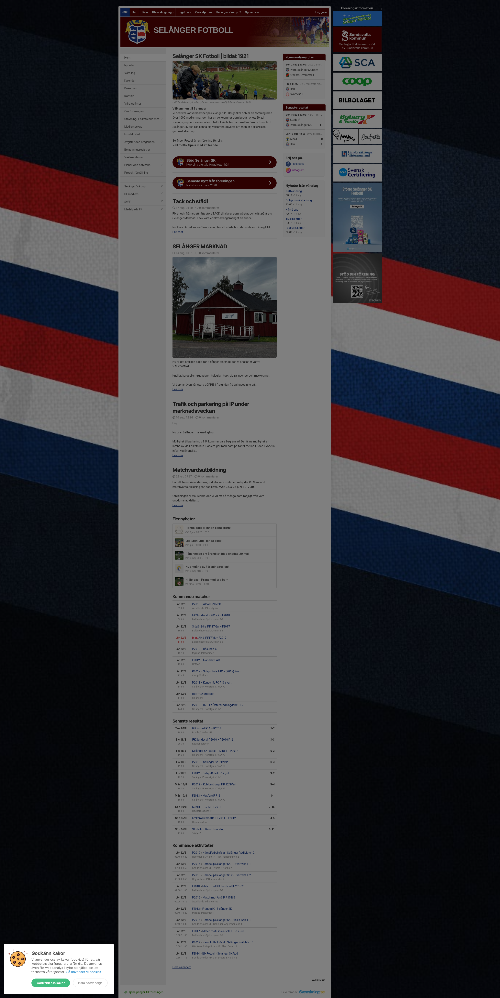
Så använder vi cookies (83, 972)
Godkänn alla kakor (51, 983)
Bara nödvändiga (90, 983)
